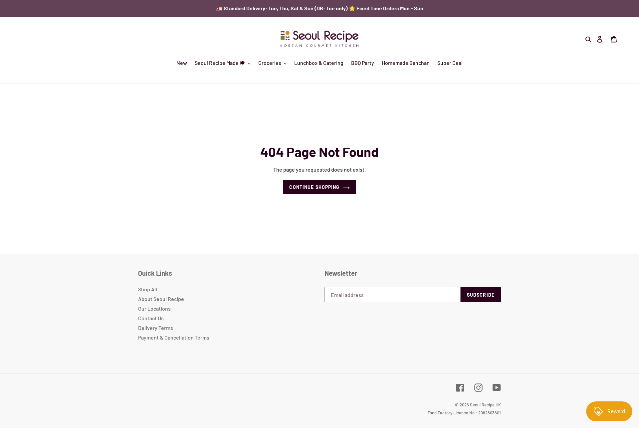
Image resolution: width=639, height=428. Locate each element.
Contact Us (151, 318)
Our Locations (154, 308)
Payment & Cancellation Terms (173, 337)
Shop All (147, 289)
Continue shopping (314, 187)
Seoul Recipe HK (485, 404)
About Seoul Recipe (161, 299)
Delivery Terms (155, 328)
